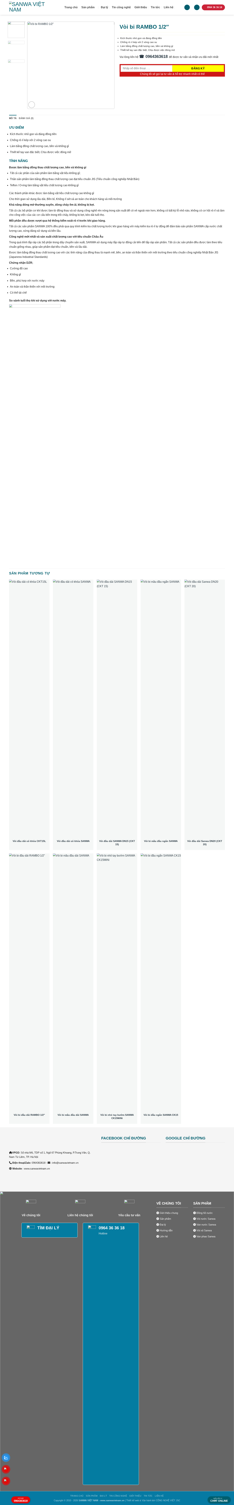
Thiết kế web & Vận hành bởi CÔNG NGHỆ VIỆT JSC (153, 1500)
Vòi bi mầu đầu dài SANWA (73, 1115)
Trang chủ (71, 7)
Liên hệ (168, 7)
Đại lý (104, 7)
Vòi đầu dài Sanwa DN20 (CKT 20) (204, 843)
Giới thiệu (140, 7)
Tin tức (155, 7)
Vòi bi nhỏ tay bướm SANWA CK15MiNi (117, 1117)
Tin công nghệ (121, 7)
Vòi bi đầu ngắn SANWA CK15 (161, 1115)
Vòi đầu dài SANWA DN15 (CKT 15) (117, 843)
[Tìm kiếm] (178, 7)
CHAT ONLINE (219, 1500)
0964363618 (21, 1500)
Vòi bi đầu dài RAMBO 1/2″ (29, 1115)
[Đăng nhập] (187, 7)
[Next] (108, 65)
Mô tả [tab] (12, 118)
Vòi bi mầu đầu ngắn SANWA (161, 841)
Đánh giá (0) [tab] (26, 118)
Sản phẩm (88, 7)
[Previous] (33, 65)
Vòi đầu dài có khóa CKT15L (29, 841)
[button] (197, 7)
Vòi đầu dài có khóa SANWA (73, 841)
